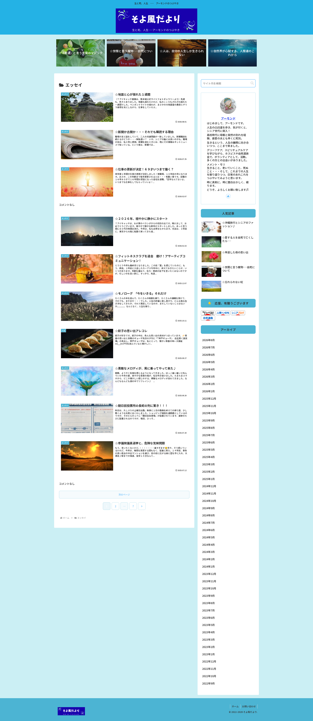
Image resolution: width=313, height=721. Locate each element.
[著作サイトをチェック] (228, 196)
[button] (252, 83)
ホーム (235, 706)
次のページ (124, 494)
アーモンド (228, 118)
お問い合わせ (249, 706)
